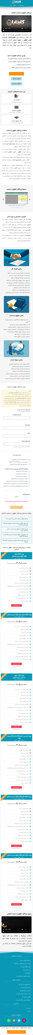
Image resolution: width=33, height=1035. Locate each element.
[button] (3, 199)
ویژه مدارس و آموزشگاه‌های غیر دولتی (15, 486)
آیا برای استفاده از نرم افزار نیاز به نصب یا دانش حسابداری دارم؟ (17, 529)
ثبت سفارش (16, 605)
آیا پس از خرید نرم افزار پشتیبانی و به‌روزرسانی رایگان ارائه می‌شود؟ (15, 541)
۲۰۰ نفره (21, 476)
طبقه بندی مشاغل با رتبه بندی (16, 481)
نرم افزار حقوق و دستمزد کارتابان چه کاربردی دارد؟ (17, 519)
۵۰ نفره (21, 471)
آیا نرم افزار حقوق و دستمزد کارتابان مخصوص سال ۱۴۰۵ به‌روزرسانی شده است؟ (15, 524)
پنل (11, 5)
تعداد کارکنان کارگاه (25, 441)
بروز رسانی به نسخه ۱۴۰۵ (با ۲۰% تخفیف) (18, 462)
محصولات (21, 5)
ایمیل (28, 433)
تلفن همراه (27, 425)
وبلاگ (15, 5)
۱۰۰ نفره (21, 474)
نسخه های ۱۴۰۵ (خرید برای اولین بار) (19, 459)
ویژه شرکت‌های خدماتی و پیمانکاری (15, 483)
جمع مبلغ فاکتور (26, 494)
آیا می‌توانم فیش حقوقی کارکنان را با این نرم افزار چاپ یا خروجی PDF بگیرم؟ (15, 535)
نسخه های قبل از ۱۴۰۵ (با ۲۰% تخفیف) (18, 464)
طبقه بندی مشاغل (19, 479)
